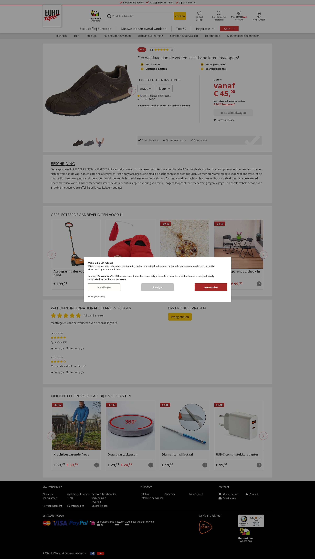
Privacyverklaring (96, 296)
